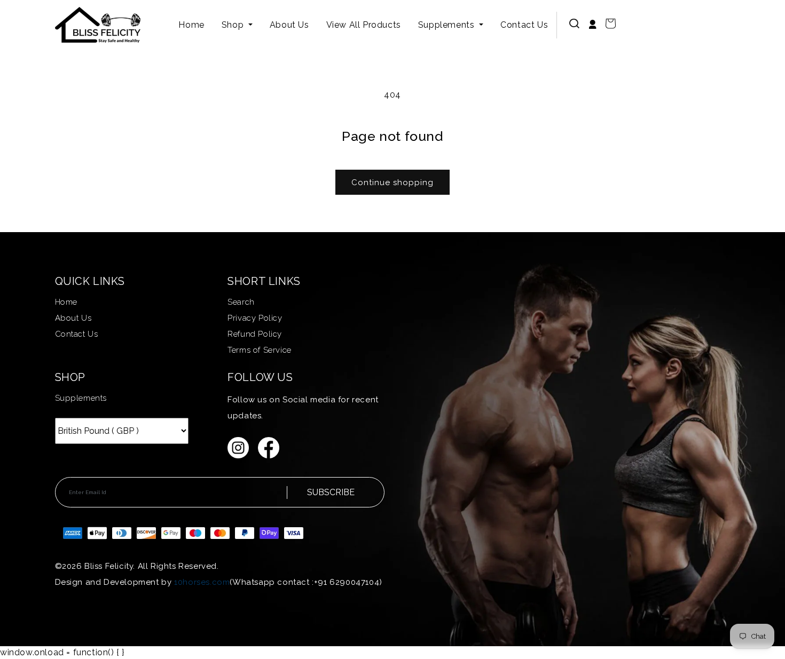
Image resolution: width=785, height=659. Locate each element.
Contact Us (524, 25)
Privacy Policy (254, 318)
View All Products (363, 25)
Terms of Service (259, 350)
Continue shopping (392, 182)
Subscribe (331, 492)
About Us (289, 25)
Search (241, 302)
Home (191, 25)
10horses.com (202, 582)
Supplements (447, 25)
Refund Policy (254, 334)
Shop (234, 25)
